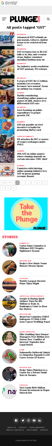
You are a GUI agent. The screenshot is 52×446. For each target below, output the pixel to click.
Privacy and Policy (15, 430)
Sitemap (44, 430)
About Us (11, 428)
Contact (22, 428)
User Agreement (37, 428)
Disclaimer (32, 430)
